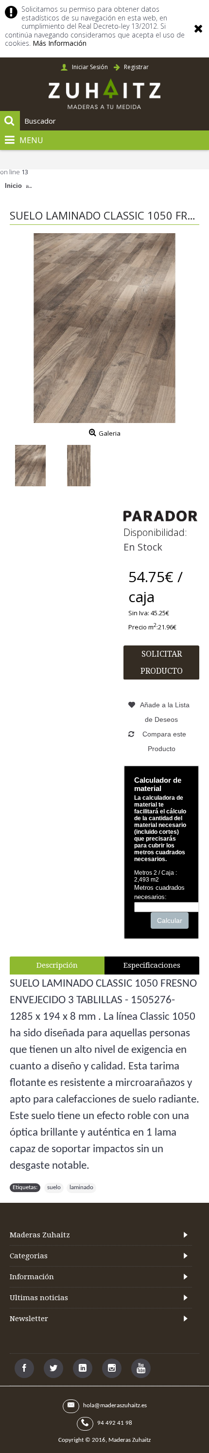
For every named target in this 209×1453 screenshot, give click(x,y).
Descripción (57, 965)
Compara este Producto (164, 741)
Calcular (169, 920)
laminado (81, 1187)
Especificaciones (151, 965)
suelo (54, 1187)
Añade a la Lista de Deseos (165, 712)
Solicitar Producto (161, 662)
